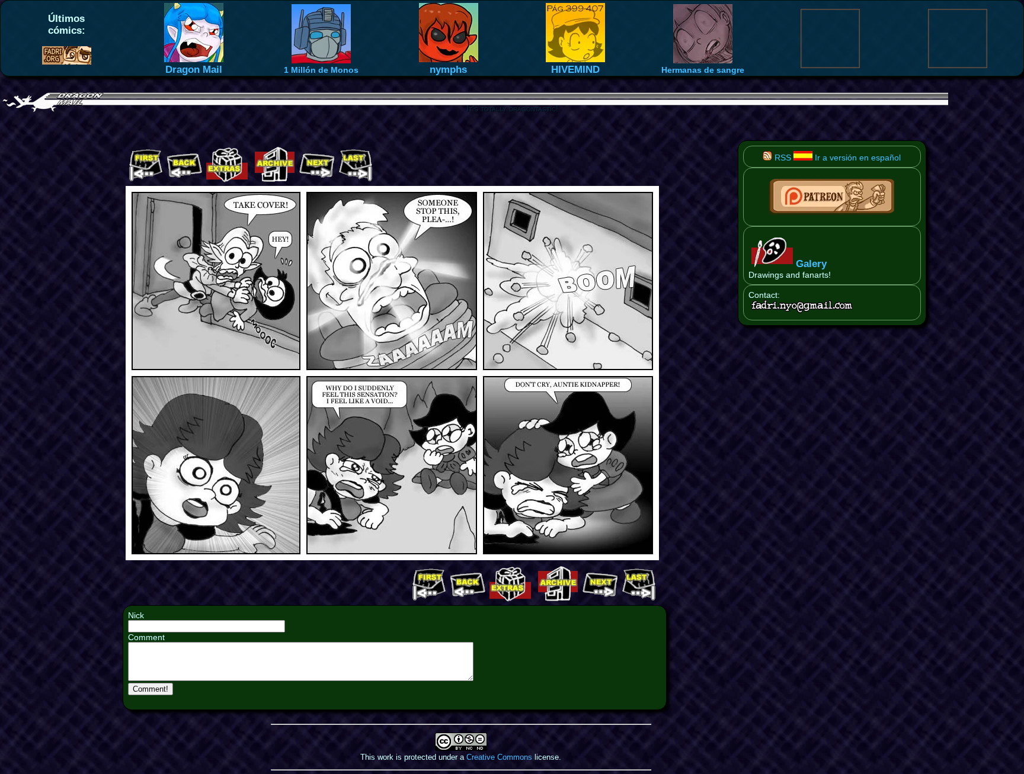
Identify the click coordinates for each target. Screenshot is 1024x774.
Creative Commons (499, 757)
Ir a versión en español (856, 157)
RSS (781, 157)
